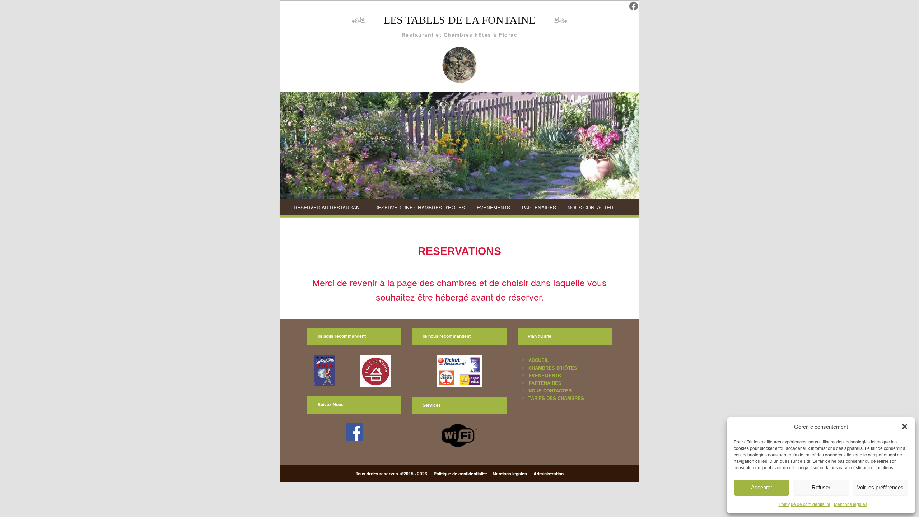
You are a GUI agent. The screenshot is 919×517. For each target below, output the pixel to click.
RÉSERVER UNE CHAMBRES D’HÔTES (419, 207)
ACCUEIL (538, 360)
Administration (548, 473)
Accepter (761, 487)
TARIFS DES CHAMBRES (556, 398)
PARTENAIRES (539, 207)
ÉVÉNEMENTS (493, 207)
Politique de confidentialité (804, 504)
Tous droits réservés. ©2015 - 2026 (392, 473)
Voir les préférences (880, 487)
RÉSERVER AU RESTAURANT (328, 207)
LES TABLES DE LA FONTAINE (459, 20)
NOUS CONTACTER (591, 207)
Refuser (821, 487)
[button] (904, 426)
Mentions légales (850, 504)
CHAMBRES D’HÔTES (552, 367)
